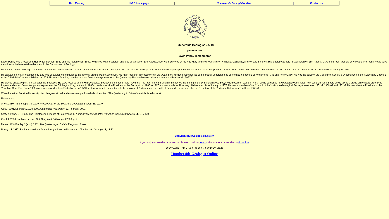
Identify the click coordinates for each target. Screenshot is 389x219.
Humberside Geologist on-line (234, 3)
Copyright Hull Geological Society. (194, 136)
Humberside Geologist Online (194, 154)
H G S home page (139, 3)
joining (203, 142)
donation (243, 142)
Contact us (316, 3)
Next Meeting (76, 3)
